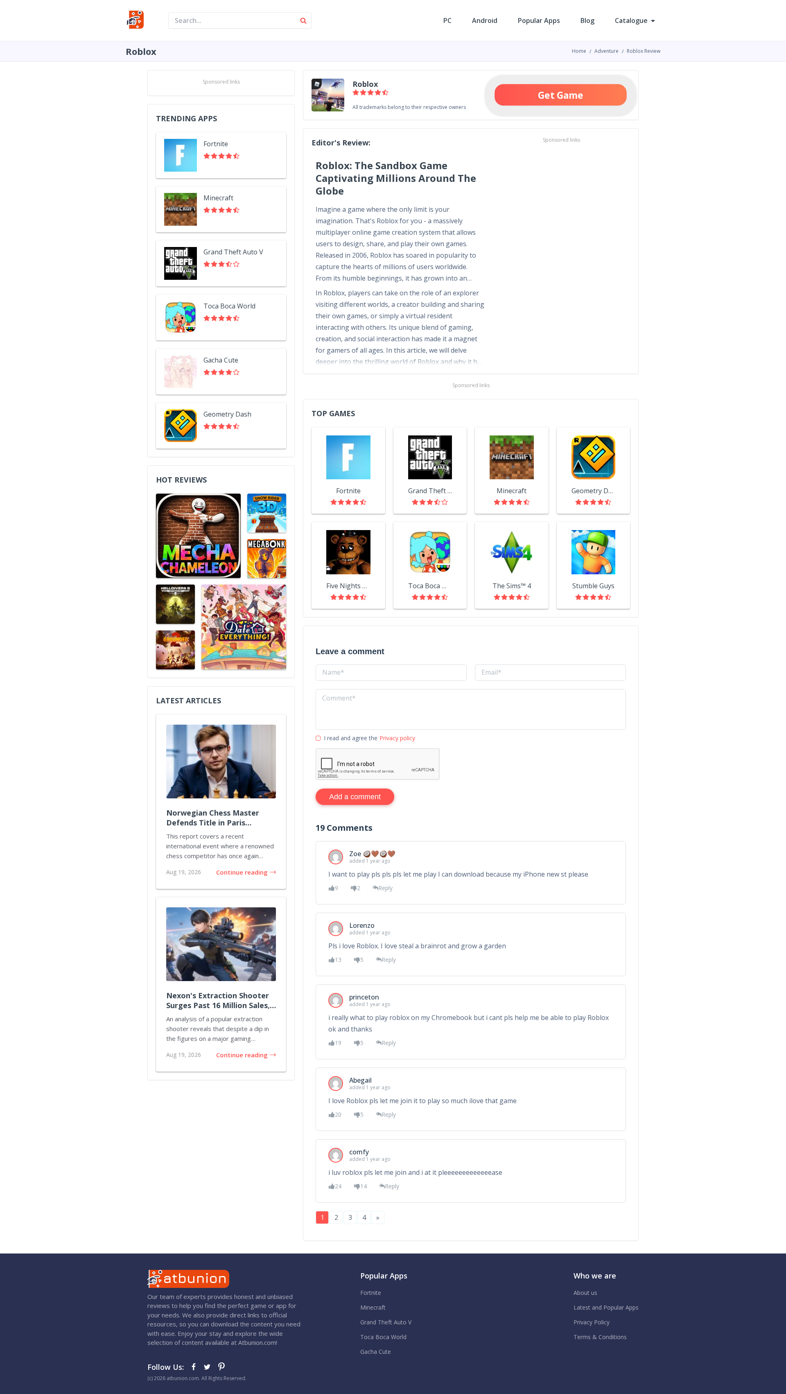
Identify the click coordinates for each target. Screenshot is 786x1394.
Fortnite (370, 1293)
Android (484, 20)
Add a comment (355, 797)
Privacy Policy (592, 1322)
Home (579, 51)
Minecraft (373, 1307)
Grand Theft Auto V (385, 1322)
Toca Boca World (383, 1337)
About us (585, 1293)
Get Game (561, 95)
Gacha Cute (375, 1351)
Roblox (365, 84)
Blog (587, 20)
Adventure (606, 51)
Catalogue (631, 20)
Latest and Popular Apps (606, 1307)
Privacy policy (397, 738)
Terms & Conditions (600, 1337)
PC (447, 20)
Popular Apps (539, 20)
